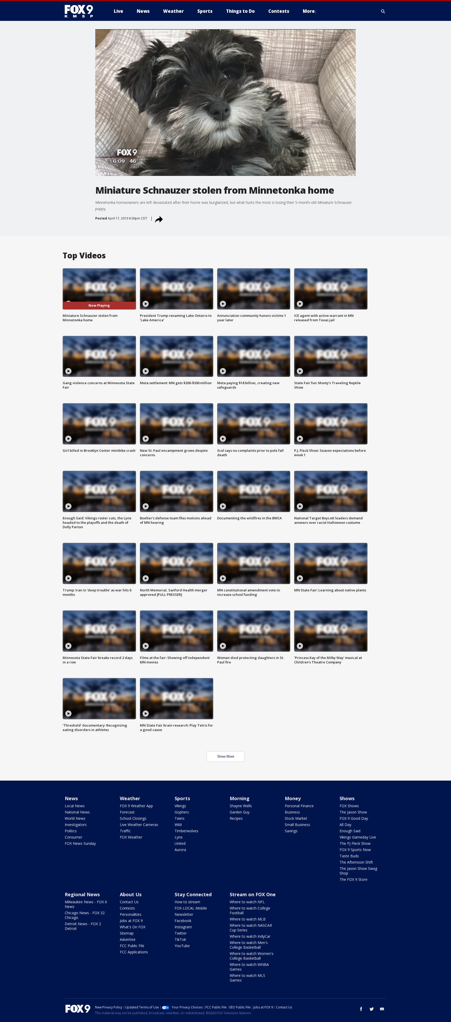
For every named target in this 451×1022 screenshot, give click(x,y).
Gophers (182, 812)
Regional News (82, 894)
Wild (178, 824)
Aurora (180, 849)
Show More (225, 756)
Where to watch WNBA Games (249, 967)
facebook (361, 1009)
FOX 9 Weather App (136, 805)
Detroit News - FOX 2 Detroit (83, 926)
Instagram (183, 926)
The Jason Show (353, 812)
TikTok (180, 939)
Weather (130, 798)
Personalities (130, 914)
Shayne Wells (241, 805)
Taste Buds (349, 855)
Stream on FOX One (253, 894)
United (180, 843)
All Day (345, 824)
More (309, 11)
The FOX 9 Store (353, 879)
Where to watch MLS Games (247, 978)
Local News (75, 805)
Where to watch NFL (247, 901)
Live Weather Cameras (139, 824)
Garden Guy (240, 812)
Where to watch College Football (250, 910)
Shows (347, 798)
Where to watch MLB (248, 919)
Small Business (297, 824)
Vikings (180, 805)
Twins (180, 818)
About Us (130, 894)
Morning (240, 798)
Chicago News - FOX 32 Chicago (85, 915)
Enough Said (350, 830)
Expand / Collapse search (383, 11)
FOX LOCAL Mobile (191, 908)
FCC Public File (132, 945)
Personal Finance (299, 805)
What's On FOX (132, 926)
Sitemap (127, 933)
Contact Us (129, 901)
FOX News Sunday (80, 843)
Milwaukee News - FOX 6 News (86, 904)
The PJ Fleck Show (355, 843)
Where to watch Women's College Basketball (252, 956)
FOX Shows (349, 805)
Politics (71, 830)
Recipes (236, 818)
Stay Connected (193, 894)
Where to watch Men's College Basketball (249, 945)
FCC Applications (134, 951)
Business (292, 812)
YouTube (182, 945)
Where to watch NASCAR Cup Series (251, 927)
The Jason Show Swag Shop (358, 871)
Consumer (73, 837)
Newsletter (184, 914)
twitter (371, 1009)
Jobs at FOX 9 (131, 920)
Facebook (183, 920)
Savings (291, 830)
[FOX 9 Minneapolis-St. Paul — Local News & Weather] (82, 11)
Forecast (127, 812)
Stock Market (296, 818)
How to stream (187, 901)
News (71, 798)
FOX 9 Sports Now (355, 849)
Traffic (125, 830)
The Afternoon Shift (356, 862)
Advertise (127, 939)
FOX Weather (131, 837)
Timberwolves (186, 830)
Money (293, 798)
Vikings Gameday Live (358, 837)
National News (77, 812)
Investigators (76, 824)
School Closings (133, 818)
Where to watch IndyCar (250, 936)
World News (75, 818)
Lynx (178, 837)
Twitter (181, 933)
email (382, 1009)
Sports (182, 798)
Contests (127, 908)
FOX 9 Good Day (354, 818)
